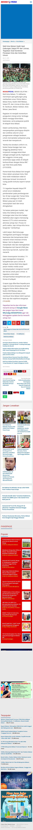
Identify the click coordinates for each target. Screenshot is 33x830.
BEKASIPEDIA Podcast (22, 824)
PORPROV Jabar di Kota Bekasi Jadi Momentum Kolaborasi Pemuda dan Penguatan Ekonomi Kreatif (8, 476)
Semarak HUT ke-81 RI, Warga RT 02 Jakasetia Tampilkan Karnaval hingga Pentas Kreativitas (9, 452)
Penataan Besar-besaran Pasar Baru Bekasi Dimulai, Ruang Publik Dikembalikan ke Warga (16, 358)
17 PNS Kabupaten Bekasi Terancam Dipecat (14, 747)
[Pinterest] (24, 371)
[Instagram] (6, 374)
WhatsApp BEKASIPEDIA (12, 313)
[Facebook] (16, 371)
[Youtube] (10, 374)
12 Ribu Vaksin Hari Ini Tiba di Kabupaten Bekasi (15, 762)
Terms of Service (5, 827)
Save (17, 392)
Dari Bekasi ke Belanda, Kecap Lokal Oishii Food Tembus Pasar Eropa (9, 427)
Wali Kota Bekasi (8, 336)
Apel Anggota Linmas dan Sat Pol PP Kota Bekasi (16, 330)
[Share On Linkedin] (23, 323)
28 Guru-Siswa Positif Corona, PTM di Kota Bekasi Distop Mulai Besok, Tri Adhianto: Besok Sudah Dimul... (15, 721)
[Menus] (31, 2)
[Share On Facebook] (5, 323)
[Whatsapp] (5, 396)
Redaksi (12, 826)
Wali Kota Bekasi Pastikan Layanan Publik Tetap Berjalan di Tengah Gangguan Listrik (15, 362)
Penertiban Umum (9, 334)
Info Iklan (18, 826)
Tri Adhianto (20, 334)
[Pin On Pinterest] (18, 323)
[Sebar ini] (5, 392)
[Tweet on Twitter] (9, 323)
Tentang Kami (4, 826)
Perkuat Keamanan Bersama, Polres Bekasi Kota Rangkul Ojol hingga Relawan (23, 451)
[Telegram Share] (22, 392)
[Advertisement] (16, 21)
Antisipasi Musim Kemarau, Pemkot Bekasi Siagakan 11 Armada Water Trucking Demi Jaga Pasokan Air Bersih (16, 344)
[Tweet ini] (10, 392)
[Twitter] (20, 371)
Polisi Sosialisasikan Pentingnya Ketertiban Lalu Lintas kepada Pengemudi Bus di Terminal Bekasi (23, 383)
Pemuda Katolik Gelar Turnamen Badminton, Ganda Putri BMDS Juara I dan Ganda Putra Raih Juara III (23, 429)
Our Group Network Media (19, 827)
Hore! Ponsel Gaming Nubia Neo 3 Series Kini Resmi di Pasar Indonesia (9, 382)
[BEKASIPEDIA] (9, 2)
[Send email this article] (27, 323)
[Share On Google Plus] (14, 323)
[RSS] (14, 374)
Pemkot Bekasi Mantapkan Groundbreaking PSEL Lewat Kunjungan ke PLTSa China (16, 349)
